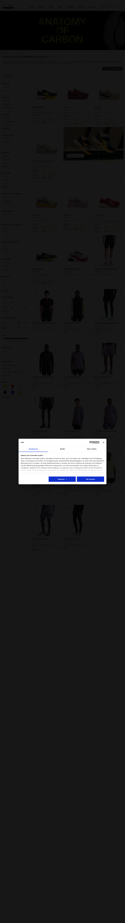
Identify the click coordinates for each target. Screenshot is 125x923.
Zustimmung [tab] (33, 449)
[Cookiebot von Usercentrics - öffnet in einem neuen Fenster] (90, 442)
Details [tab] (62, 449)
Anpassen (61, 479)
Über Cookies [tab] (91, 449)
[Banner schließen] (103, 442)
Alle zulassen (90, 479)
